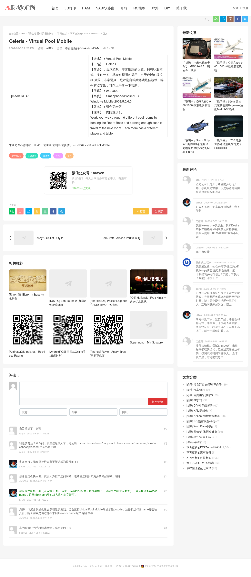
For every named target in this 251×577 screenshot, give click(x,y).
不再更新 (62, 33)
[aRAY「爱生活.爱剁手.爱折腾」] (20, 8)
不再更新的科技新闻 (198, 458)
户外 (154, 7)
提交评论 (157, 402)
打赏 (140, 211)
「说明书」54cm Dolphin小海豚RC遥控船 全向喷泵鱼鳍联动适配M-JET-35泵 (197, 146)
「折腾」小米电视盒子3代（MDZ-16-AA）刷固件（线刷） (196, 66)
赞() (160, 211)
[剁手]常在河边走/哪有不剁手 (204, 384)
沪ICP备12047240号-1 (128, 566)
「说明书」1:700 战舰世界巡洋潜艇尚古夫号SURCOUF (228, 144)
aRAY (49, 48)
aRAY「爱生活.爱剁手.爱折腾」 (37, 33)
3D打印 (70, 7)
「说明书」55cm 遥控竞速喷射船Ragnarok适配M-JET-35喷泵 (228, 105)
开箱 (123, 7)
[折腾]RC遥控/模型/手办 (201, 421)
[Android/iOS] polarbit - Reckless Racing (27, 353)
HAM (86, 7)
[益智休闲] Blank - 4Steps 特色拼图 (26, 296)
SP (69, 155)
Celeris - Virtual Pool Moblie (92, 145)
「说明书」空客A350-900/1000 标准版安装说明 (228, 66)
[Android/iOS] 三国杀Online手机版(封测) (67, 353)
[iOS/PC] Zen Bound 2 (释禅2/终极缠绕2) (67, 303)
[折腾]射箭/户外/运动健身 (201, 431)
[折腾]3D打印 (194, 400)
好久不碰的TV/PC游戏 (200, 463)
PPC (58, 155)
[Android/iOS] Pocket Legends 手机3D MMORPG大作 (108, 303)
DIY (167, 7)
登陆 (235, 8)
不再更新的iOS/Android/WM (84, 33)
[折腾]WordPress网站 (199, 426)
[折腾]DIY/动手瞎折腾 (199, 405)
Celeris (32, 155)
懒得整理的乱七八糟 (198, 468)
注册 (245, 8)
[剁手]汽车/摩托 (195, 390)
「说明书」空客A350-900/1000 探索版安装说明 (197, 105)
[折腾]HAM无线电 (197, 410)
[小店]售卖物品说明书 (199, 395)
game (46, 155)
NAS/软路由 (105, 7)
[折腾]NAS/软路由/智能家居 (203, 416)
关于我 (181, 7)
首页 (55, 7)
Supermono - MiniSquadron (147, 342)
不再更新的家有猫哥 (198, 452)
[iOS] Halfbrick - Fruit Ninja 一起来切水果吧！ (148, 299)
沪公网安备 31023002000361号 (161, 566)
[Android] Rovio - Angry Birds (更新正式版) (108, 353)
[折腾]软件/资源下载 (198, 437)
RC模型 (139, 7)
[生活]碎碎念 (194, 442)
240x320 (16, 155)
